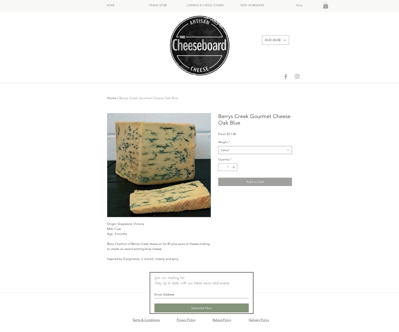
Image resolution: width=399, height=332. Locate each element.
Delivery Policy (259, 320)
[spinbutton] (228, 167)
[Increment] (234, 167)
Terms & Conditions (146, 320)
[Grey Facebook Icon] (286, 76)
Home (111, 98)
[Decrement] (221, 167)
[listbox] (275, 40)
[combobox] (255, 150)
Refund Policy (222, 320)
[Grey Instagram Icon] (297, 76)
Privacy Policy (186, 320)
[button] (325, 5)
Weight (224, 142)
